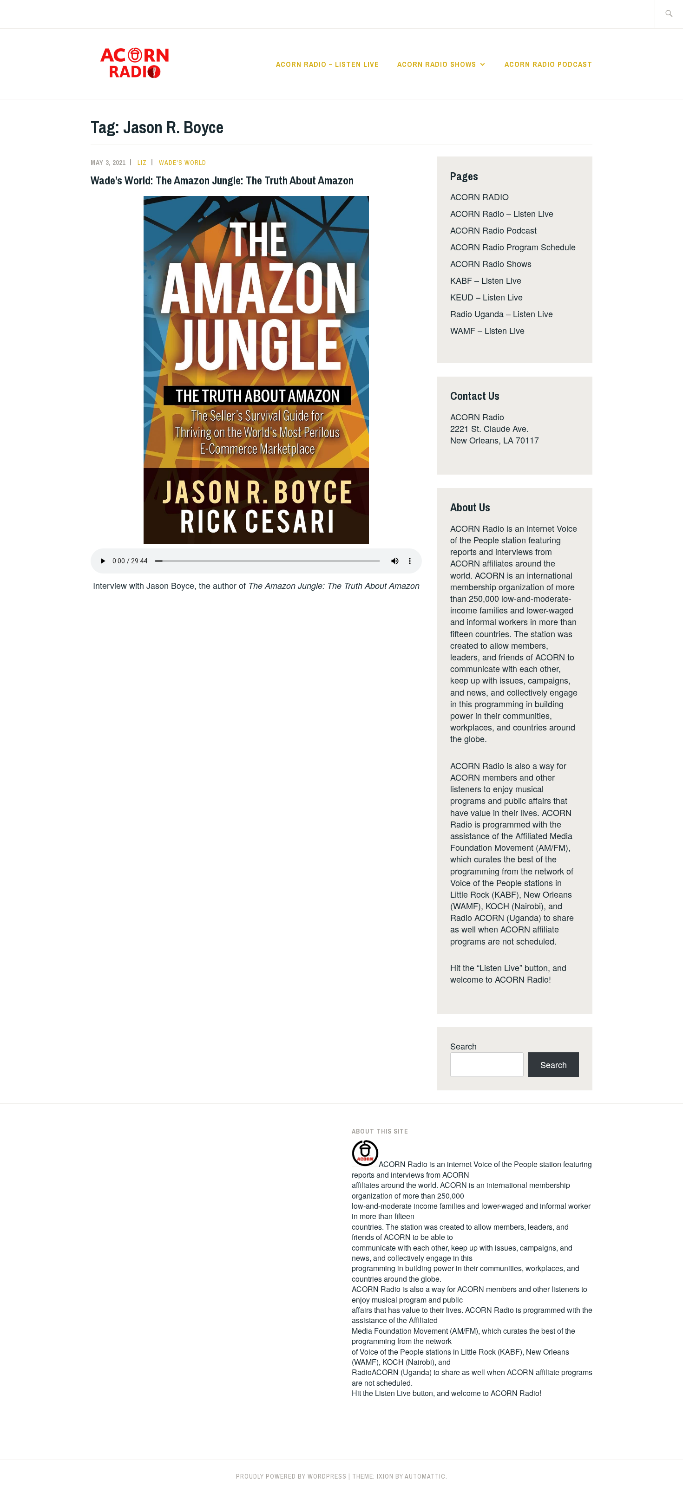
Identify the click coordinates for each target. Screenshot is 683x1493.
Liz (142, 162)
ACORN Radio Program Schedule (513, 247)
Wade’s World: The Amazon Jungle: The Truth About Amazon (222, 180)
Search (463, 1046)
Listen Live (393, 1393)
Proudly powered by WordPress (291, 1476)
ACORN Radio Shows (436, 64)
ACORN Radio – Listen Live (327, 64)
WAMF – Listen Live (487, 330)
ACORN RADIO (479, 196)
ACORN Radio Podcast (548, 64)
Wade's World (182, 162)
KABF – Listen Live (485, 280)
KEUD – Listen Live (486, 297)
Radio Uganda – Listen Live (501, 313)
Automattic (425, 1476)
